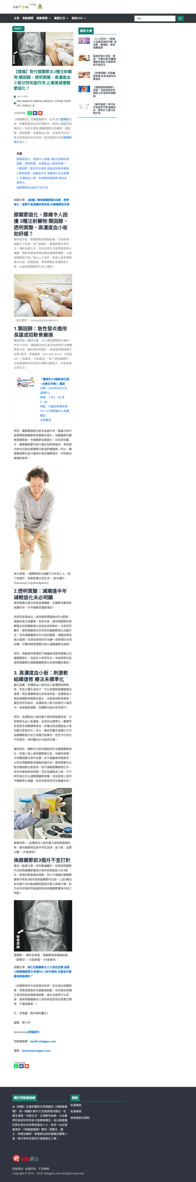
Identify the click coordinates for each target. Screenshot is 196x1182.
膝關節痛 (38, 101)
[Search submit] (180, 18)
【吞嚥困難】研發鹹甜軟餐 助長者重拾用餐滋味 (104, 76)
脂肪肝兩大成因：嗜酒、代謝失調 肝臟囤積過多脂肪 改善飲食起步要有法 (104, 60)
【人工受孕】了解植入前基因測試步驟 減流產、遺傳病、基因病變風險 (104, 43)
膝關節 (65, 119)
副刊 (36, 1032)
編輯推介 (18, 28)
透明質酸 (59, 101)
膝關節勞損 (27, 101)
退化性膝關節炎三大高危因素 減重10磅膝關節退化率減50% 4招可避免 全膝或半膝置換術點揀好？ (43, 972)
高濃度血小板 (28, 105)
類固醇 (67, 101)
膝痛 (19, 101)
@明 (28, 1032)
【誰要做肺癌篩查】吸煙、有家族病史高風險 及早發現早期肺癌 (104, 92)
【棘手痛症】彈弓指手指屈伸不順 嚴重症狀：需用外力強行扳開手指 (104, 109)
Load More (98, 1078)
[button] (44, 18)
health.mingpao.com (43, 1041)
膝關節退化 (48, 101)
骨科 (19, 105)
